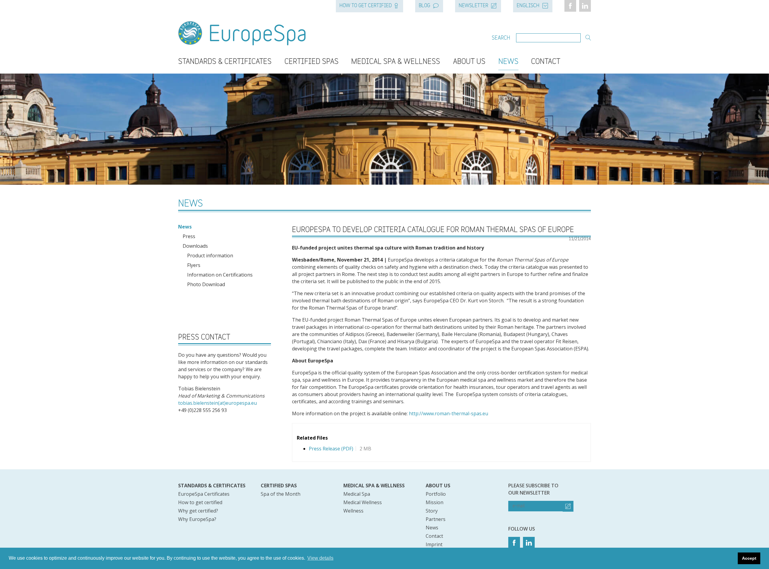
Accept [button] (749, 558)
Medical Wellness (362, 502)
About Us (469, 61)
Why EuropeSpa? (197, 519)
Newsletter (473, 6)
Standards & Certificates (225, 61)
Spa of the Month (280, 494)
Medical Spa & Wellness (395, 61)
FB (570, 6)
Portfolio (436, 494)
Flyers (193, 265)
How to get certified (365, 6)
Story (432, 510)
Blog (424, 6)
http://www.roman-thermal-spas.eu (448, 413)
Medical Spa (356, 494)
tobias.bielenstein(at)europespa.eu (217, 403)
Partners (435, 519)
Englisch (528, 6)
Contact (545, 61)
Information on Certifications (220, 274)
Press (189, 236)
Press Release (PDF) (331, 448)
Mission (434, 502)
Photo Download (206, 284)
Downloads (195, 246)
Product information (210, 255)
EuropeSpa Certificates (203, 494)
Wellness (353, 510)
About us (438, 485)
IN (585, 6)
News (508, 61)
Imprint (434, 544)
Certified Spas (311, 61)
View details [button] (320, 558)
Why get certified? (198, 510)
